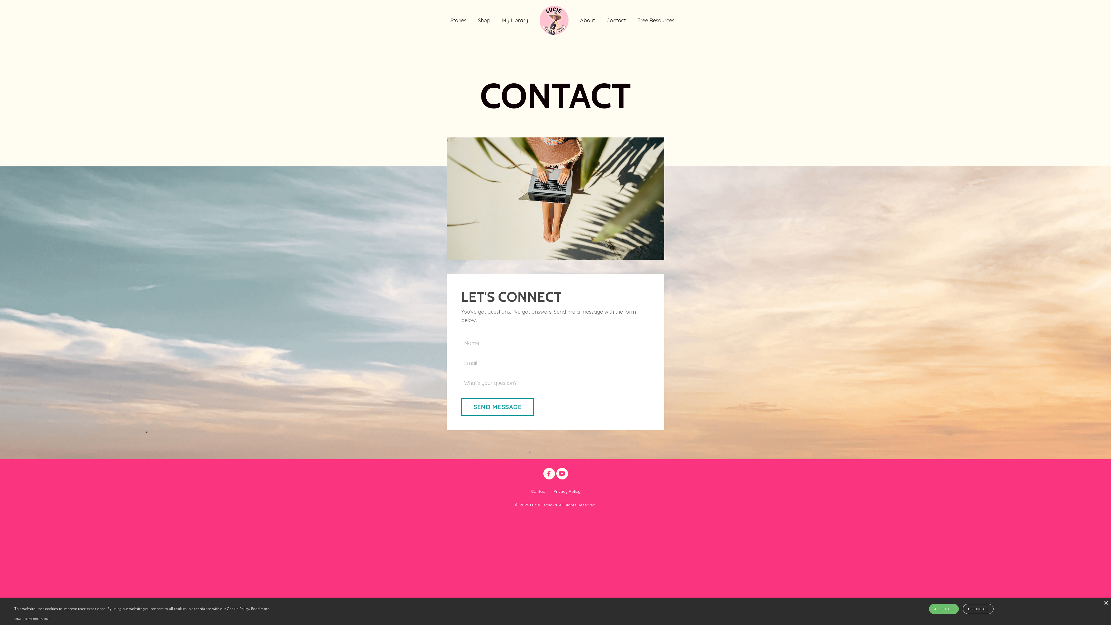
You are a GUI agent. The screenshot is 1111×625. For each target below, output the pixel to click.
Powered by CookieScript (32, 619)
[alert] (555, 611)
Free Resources (655, 20)
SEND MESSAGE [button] (497, 407)
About (587, 20)
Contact (616, 20)
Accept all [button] (943, 609)
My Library (515, 20)
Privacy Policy (566, 491)
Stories (458, 20)
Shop (484, 20)
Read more (260, 608)
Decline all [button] (978, 609)
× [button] (1106, 603)
